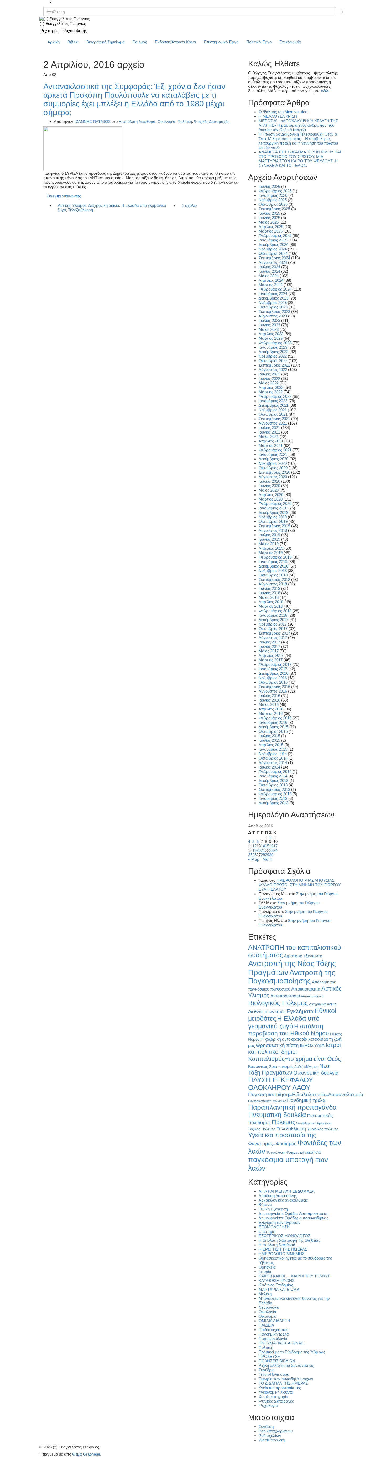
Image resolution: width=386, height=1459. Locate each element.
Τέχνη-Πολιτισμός (274, 1374)
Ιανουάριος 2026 (273, 195)
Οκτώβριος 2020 (273, 468)
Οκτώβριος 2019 (273, 521)
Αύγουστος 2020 (273, 477)
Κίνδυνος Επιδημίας (276, 1285)
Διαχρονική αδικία (103, 205)
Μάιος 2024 (269, 276)
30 (271, 855)
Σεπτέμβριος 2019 (274, 526)
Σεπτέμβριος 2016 (274, 686)
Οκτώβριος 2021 (273, 414)
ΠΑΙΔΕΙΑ (266, 1325)
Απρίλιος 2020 (271, 494)
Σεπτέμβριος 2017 (274, 633)
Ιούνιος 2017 (269, 646)
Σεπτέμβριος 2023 (274, 311)
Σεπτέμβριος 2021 (274, 418)
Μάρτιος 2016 (271, 713)
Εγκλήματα (300, 1011)
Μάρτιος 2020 (271, 499)
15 (267, 846)
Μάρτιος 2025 (271, 231)
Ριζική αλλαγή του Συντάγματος (286, 1365)
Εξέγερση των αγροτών (279, 1222)
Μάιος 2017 (269, 651)
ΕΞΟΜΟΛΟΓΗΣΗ (274, 1227)
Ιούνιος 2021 (269, 432)
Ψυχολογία (268, 1405)
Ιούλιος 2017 (269, 642)
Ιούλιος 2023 (269, 320)
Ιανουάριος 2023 (273, 347)
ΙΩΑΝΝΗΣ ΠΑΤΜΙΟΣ (92, 121)
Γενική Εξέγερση (273, 1209)
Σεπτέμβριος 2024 (274, 258)
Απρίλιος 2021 (271, 441)
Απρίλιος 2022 (271, 387)
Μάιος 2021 (269, 436)
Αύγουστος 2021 (273, 423)
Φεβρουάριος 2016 (275, 718)
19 (254, 850)
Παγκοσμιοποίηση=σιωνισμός (267, 1100)
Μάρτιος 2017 (271, 660)
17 (275, 846)
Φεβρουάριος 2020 (275, 503)
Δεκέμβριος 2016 (273, 673)
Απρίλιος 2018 (271, 602)
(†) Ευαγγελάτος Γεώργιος (63, 23)
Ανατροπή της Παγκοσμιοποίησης (291, 976)
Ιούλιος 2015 (269, 736)
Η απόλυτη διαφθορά (137, 121)
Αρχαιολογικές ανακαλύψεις (283, 1200)
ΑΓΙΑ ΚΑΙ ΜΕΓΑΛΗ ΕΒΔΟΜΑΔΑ (287, 1191)
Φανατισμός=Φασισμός (272, 1143)
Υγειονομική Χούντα (276, 1392)
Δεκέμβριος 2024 (273, 244)
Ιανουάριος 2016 (273, 722)
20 (259, 850)
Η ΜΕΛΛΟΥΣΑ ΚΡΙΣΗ (278, 116)
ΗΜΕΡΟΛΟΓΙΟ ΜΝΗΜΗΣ (281, 1253)
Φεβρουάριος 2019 (275, 557)
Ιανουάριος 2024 (273, 293)
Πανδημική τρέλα (306, 1100)
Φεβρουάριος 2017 (275, 664)
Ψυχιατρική (295, 1152)
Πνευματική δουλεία (277, 1114)
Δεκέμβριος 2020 (273, 459)
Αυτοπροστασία (285, 995)
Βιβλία (73, 42)
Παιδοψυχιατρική (273, 1329)
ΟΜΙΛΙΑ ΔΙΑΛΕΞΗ (274, 1320)
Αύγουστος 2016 (273, 691)
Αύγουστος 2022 (273, 369)
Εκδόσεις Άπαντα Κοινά (175, 42)
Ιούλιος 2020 (269, 481)
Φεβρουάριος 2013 (275, 794)
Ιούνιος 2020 (269, 485)
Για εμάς (140, 42)
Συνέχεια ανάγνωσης (64, 196)
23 (271, 850)
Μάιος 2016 (269, 704)
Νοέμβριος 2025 (273, 200)
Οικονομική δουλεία (316, 1073)
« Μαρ (253, 859)
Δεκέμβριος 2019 (273, 512)
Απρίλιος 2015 (271, 745)
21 (263, 850)
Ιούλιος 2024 (269, 267)
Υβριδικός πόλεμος (322, 1129)
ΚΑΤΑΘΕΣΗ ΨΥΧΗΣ (276, 1280)
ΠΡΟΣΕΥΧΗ (269, 1356)
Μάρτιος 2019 (271, 552)
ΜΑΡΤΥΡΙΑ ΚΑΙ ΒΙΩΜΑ (279, 1289)
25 (250, 855)
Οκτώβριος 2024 (273, 253)
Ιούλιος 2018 (269, 588)
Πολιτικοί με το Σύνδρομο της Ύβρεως (292, 1352)
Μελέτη (265, 1294)
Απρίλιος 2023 (271, 334)
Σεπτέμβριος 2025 (274, 209)
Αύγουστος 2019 (273, 530)
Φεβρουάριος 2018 (275, 611)
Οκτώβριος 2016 (273, 682)
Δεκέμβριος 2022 (273, 351)
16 (271, 846)
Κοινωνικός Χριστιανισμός (270, 1066)
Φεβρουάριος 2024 (275, 289)
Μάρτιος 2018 (271, 606)
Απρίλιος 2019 (271, 548)
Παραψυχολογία (273, 1338)
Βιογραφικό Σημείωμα (105, 42)
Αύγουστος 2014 (273, 762)
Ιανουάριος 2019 (273, 561)
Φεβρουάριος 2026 (275, 191)
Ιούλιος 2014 (269, 767)
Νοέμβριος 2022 (273, 356)
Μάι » (267, 859)
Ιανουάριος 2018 (273, 615)
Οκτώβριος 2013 (273, 785)
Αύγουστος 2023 (273, 316)
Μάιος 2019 (269, 544)
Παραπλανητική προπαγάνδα (292, 1107)
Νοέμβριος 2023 (273, 302)
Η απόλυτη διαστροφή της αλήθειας (289, 1240)
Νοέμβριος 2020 (273, 463)
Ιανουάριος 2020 (273, 508)
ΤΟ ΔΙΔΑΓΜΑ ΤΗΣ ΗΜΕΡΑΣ (283, 1383)
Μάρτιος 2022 (271, 392)
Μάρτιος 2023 (271, 338)
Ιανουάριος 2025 (273, 240)
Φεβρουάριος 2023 (275, 343)
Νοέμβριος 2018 (273, 570)
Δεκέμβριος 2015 (273, 727)
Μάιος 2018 (269, 597)
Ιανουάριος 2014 (273, 776)
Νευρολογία (269, 1307)
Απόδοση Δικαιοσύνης (278, 1195)
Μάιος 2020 (269, 490)
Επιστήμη (267, 1231)
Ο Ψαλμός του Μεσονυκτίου (283, 112)
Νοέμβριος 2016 (273, 678)
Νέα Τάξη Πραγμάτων (289, 1069)
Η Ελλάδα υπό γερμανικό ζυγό (284, 1022)
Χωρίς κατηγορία (273, 1396)
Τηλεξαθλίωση (80, 210)
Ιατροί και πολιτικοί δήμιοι (294, 1048)
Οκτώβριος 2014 (273, 758)
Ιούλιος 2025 (269, 213)
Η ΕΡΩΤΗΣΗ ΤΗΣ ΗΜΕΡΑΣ (283, 1249)
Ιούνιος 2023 (269, 325)
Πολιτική (185, 121)
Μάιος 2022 (269, 383)
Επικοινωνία (290, 42)
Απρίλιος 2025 (271, 226)
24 (275, 850)
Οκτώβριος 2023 (273, 307)
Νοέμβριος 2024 (273, 249)
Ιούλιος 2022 (269, 374)
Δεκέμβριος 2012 (273, 803)
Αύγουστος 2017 (273, 637)
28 (263, 855)
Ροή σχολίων (270, 1435)
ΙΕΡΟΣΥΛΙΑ (312, 1045)
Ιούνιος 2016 (269, 700)
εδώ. (325, 91)
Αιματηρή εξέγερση (303, 955)
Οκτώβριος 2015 (273, 731)
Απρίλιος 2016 (271, 709)
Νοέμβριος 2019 (273, 517)
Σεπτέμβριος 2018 (274, 579)
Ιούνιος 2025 (269, 217)
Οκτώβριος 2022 (273, 360)
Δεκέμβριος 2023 (273, 298)
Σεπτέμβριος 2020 (274, 472)
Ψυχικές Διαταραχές (211, 121)
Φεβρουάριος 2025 (275, 235)
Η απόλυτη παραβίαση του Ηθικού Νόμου (288, 1030)
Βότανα (265, 1204)
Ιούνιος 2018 (269, 593)
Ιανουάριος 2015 (273, 749)
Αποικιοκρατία (305, 989)
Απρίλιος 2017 (271, 655)
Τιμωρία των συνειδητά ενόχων (286, 1378)
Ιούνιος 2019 (269, 539)
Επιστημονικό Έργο (221, 42)
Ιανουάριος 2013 (273, 798)
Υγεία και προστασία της (282, 1135)
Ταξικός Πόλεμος (261, 1129)
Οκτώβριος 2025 (273, 204)
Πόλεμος (283, 1122)
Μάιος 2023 (269, 329)
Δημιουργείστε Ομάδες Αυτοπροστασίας (293, 1213)
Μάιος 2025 (269, 222)
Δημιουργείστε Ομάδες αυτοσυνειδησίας (293, 1218)
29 (267, 855)
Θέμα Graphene (86, 1454)
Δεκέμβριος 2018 (273, 566)
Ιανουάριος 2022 (273, 401)
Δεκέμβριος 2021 (273, 405)
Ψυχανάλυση (275, 1152)
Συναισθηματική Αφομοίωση (313, 1123)
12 (254, 846)
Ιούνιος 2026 (269, 186)
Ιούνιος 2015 (269, 740)
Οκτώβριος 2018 (273, 575)
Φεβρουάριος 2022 (275, 396)
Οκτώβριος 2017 (273, 628)
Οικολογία (267, 1312)
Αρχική (54, 42)
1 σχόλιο (189, 205)
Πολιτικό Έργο (259, 42)
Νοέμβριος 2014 (273, 753)
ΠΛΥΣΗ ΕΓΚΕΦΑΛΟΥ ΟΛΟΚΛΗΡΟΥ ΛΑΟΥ (280, 1083)
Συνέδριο (266, 1370)
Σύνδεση (266, 1426)
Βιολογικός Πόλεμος (278, 1003)
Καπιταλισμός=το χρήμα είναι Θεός (294, 1058)
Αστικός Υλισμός (72, 205)
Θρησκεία (267, 1267)
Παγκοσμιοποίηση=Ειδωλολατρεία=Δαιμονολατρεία (305, 1094)
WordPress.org (272, 1440)
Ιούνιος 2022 (269, 378)
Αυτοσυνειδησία (312, 996)
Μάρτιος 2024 (271, 284)
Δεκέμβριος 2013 (273, 780)
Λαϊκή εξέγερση (306, 1067)
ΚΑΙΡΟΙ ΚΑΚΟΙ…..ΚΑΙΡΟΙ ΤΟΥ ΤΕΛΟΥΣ (294, 1276)
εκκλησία (313, 1152)
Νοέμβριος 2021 (273, 410)
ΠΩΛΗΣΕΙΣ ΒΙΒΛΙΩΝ (277, 1361)
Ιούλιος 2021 (269, 427)
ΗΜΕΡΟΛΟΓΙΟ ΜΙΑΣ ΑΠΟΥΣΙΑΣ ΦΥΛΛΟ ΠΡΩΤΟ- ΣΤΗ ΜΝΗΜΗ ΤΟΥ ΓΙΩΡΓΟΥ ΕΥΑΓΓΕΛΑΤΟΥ (300, 884)
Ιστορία (265, 1271)
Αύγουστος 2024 (273, 262)
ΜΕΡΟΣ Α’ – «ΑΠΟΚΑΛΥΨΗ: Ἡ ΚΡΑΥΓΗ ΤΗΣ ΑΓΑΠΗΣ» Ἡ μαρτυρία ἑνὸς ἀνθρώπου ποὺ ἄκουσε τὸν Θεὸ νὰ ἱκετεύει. (298, 125)
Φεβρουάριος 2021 (275, 450)
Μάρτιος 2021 (271, 445)
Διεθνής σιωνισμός (266, 1011)
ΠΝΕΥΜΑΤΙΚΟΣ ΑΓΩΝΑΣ (281, 1343)
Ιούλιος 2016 (269, 695)
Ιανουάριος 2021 (273, 454)
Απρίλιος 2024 (271, 280)
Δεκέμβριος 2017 (273, 619)
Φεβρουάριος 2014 (275, 771)
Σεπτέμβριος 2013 (274, 789)
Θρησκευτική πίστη (277, 1045)
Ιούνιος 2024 (269, 271)
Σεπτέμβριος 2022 (274, 365)
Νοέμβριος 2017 (273, 624)
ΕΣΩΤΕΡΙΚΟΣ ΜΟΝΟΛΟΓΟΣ (284, 1236)
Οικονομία (166, 121)
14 (263, 846)
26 (254, 855)
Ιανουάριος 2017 (273, 669)
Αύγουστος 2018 (273, 584)
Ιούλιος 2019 (269, 535)
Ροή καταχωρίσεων (276, 1431)
